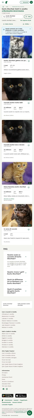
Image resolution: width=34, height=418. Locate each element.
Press (3, 379)
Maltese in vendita (7, 327)
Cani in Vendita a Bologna (9, 357)
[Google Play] (7, 396)
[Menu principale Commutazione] (2, 2)
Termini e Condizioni (8, 381)
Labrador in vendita (7, 318)
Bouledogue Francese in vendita (11, 323)
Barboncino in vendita (8, 316)
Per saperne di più (25, 20)
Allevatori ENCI (6, 384)
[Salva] (28, 61)
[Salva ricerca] (29, 412)
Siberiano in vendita (7, 347)
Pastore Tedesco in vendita (9, 320)
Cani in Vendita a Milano (9, 353)
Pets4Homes (8, 400)
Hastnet (16, 400)
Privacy (4, 375)
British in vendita (7, 336)
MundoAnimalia (6, 402)
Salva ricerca (9, 24)
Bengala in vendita (7, 340)
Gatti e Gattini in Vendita (9, 331)
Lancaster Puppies (7, 404)
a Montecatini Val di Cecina (13, 11)
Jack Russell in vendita (8, 325)
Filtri (29, 16)
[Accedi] (31, 2)
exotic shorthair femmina (7, 304)
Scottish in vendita (7, 342)
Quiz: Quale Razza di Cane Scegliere (12, 364)
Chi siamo (5, 372)
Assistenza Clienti (7, 377)
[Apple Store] (21, 396)
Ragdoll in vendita (7, 338)
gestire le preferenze (21, 412)
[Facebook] (3, 389)
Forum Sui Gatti (6, 362)
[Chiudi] (30, 29)
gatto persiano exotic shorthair (24, 304)
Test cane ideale (6, 386)
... (10, 6)
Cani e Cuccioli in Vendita (9, 312)
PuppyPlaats (23, 400)
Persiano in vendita (7, 344)
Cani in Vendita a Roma (8, 355)
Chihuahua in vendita (8, 314)
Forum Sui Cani (6, 360)
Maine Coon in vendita (8, 333)
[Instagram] (6, 389)
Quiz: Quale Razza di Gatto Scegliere (12, 366)
